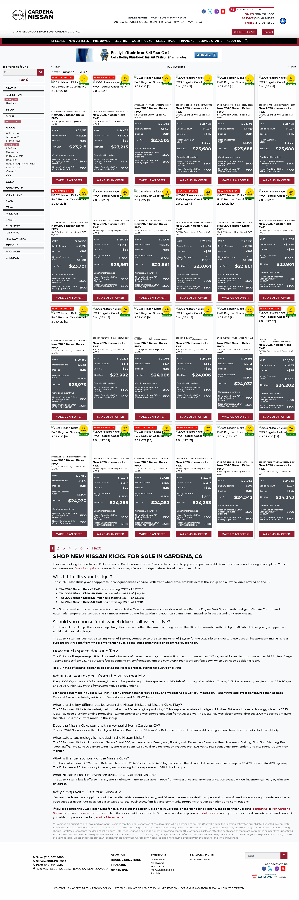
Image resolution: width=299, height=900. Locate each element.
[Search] (40, 72)
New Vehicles (158, 859)
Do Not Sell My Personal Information (152, 888)
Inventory (158, 854)
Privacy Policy (102, 888)
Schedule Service (244, 32)
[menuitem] (24, 100)
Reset (22, 79)
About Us (118, 854)
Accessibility (81, 888)
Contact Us (62, 888)
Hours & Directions (126, 859)
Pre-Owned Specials (162, 869)
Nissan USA (119, 870)
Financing (118, 864)
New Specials (158, 866)
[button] (283, 21)
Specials (155, 873)
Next (96, 548)
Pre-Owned (157, 863)
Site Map (120, 888)
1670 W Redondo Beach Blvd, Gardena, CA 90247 (47, 31)
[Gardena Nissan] (34, 14)
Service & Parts (202, 854)
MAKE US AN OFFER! (69, 180)
